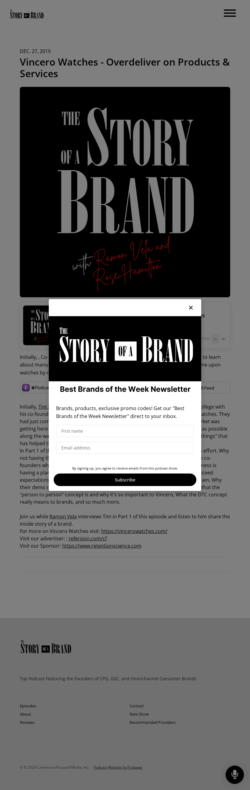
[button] (191, 307)
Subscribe (125, 480)
